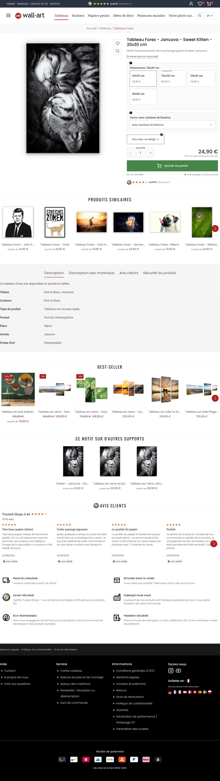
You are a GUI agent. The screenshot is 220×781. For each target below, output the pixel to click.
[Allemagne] (170, 692)
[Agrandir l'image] (117, 51)
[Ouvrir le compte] (191, 3)
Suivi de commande (74, 703)
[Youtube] (178, 670)
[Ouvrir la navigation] (8, 15)
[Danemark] (190, 692)
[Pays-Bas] (185, 692)
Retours (121, 690)
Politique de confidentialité (37, 649)
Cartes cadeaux (71, 671)
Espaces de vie (39, 4)
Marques (22, 4)
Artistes (55, 4)
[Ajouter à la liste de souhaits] (117, 43)
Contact (9, 671)
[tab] (54, 273)
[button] (62, 98)
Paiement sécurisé (136, 615)
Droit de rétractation (65, 649)
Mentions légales (9, 649)
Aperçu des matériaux (75, 684)
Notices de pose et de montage (81, 677)
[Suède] (205, 692)
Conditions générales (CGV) (135, 671)
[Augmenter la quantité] (150, 152)
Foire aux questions (17, 684)
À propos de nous (16, 677)
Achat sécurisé (23, 595)
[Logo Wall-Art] (30, 15)
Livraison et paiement (131, 684)
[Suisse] (195, 692)
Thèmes (11, 4)
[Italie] (180, 692)
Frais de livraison (25, 578)
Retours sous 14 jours (139, 578)
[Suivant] (215, 228)
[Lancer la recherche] (199, 15)
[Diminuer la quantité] (130, 152)
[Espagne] (200, 692)
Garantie (122, 710)
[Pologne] (210, 692)
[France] (175, 692)
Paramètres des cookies (132, 729)
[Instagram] (171, 670)
